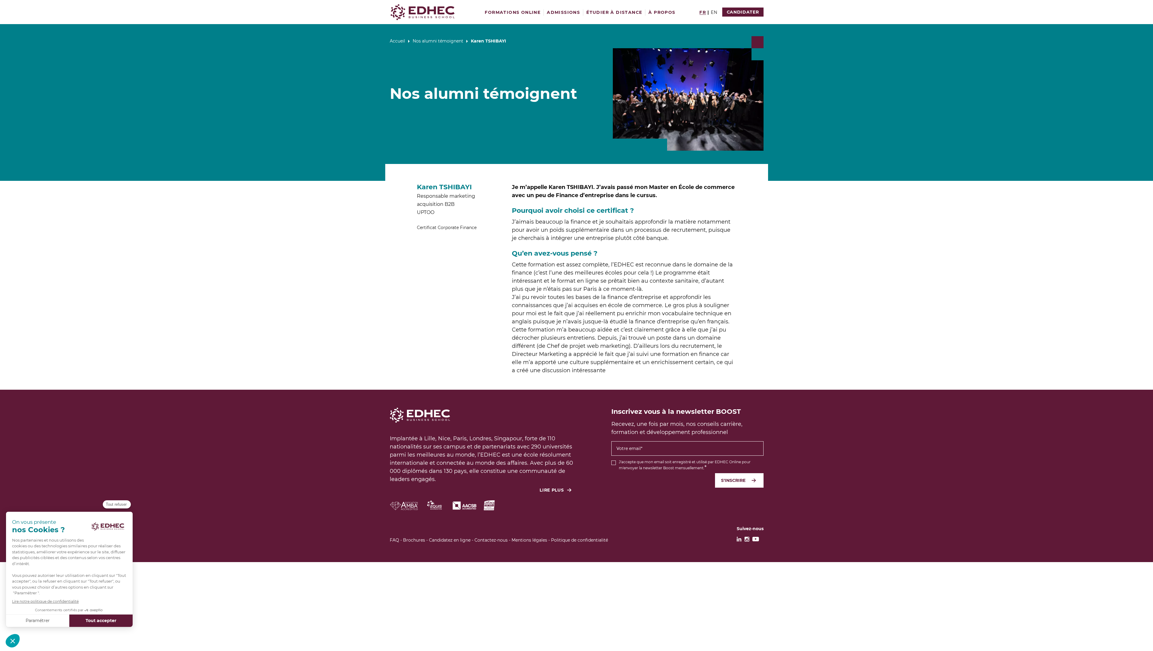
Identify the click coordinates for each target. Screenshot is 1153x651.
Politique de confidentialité (579, 540)
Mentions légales (529, 540)
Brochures (414, 540)
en (714, 12)
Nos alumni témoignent (438, 41)
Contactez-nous (491, 540)
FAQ (394, 540)
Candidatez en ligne (450, 540)
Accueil (397, 41)
